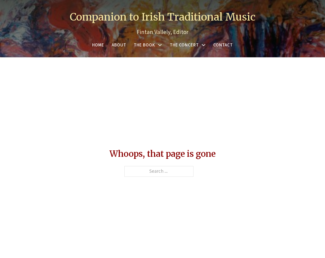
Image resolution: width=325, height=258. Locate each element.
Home (98, 45)
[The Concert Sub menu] (203, 45)
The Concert (184, 45)
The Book (144, 45)
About (119, 45)
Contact (223, 45)
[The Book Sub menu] (160, 45)
